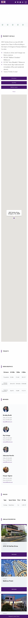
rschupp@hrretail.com (8, 441)
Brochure (14, 78)
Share (14, 91)
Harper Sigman (7, 476)
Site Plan (14, 82)
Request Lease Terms (14, 616)
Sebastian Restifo (8, 455)
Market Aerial (14, 87)
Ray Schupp (6, 435)
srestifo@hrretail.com (7, 462)
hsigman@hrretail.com (8, 482)
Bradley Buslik (7, 415)
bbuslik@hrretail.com (7, 421)
